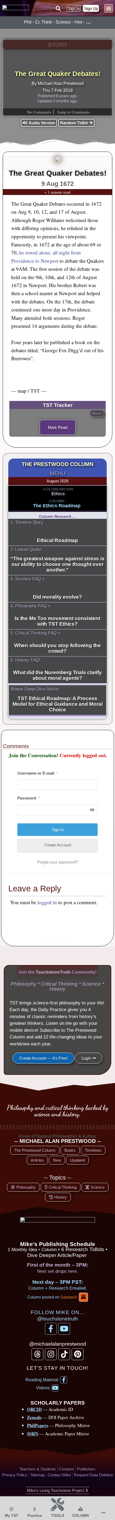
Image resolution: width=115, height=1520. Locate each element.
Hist (78, 22)
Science (63, 22)
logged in (47, 902)
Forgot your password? (57, 862)
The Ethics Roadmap (56, 505)
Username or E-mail (37, 773)
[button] (58, 8)
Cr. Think (43, 22)
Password (28, 798)
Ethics (58, 493)
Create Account (57, 845)
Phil (28, 22)
